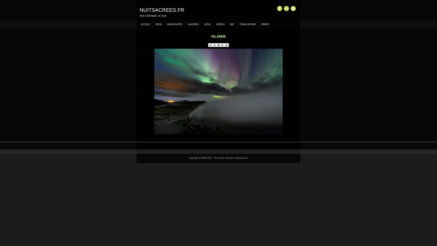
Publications (248, 24)
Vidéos (220, 24)
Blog (159, 24)
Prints (265, 24)
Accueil (145, 24)
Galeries (193, 24)
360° (232, 24)
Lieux (207, 24)
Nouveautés (174, 24)
